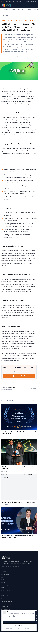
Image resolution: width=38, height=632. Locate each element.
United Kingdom (5, 585)
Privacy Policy (5, 598)
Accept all (19, 622)
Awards (27, 56)
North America (21, 9)
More (34, 400)
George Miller (18, 56)
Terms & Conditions (6, 601)
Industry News (6, 9)
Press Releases (5, 590)
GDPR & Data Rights (6, 604)
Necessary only (19, 625)
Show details (8, 619)
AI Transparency (6, 609)
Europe (29, 9)
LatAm (14, 9)
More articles (33, 388)
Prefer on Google (20, 376)
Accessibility (4, 606)
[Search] (31, 5)
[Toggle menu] (35, 5)
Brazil (2, 587)
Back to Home (7, 15)
